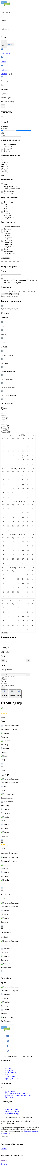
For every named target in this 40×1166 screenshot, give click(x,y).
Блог (7, 1074)
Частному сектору (12, 1113)
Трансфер (7, 233)
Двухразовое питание (12, 186)
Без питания (8, 193)
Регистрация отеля (12, 1111)
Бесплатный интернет (12, 227)
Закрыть (4, 1164)
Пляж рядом (8, 251)
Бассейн (7, 236)
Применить (14, 294)
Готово (4, 679)
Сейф (6, 249)
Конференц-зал (9, 253)
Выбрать (5, 632)
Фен (5, 204)
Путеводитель (10, 1072)
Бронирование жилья (13, 1079)
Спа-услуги (8, 238)
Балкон (6, 206)
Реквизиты (9, 1097)
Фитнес (6, 231)
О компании (10, 1091)
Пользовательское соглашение (16, 1093)
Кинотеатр (8, 244)
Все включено (9, 191)
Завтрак (6, 184)
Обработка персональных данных (18, 1095)
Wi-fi (5, 209)
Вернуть (4, 1160)
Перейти (4, 1149)
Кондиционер (9, 202)
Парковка (7, 229)
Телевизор (7, 213)
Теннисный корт (10, 242)
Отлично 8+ (8, 147)
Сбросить (5, 294)
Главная (4, 74)
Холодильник (9, 218)
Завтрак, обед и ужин (12, 189)
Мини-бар (7, 215)
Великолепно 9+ (10, 144)
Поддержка (9, 1070)
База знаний (9, 1068)
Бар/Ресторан (9, 240)
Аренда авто (10, 1077)
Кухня (6, 211)
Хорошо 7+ (8, 149)
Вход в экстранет (11, 1109)
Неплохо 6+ (8, 151)
